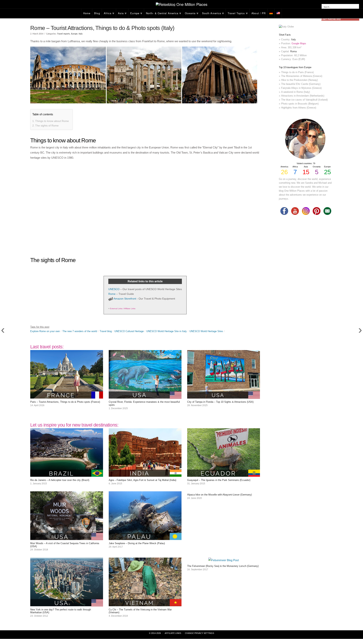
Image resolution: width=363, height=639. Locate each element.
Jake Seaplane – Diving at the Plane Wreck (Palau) (137, 543)
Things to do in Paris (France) (297, 72)
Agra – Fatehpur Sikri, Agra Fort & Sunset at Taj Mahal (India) (142, 480)
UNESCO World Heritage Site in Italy (166, 331)
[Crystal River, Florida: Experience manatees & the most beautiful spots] (145, 396)
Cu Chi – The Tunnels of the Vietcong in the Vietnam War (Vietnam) (140, 611)
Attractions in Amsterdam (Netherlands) (302, 95)
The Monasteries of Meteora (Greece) (301, 76)
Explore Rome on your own (45, 331)
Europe (74, 34)
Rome (112, 293)
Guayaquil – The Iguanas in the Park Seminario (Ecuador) (218, 480)
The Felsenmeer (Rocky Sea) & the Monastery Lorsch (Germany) (223, 566)
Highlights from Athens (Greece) (298, 107)
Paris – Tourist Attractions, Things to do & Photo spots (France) (65, 401)
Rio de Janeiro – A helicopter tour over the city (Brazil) (59, 480)
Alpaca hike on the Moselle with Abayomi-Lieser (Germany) (219, 494)
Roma (293, 51)
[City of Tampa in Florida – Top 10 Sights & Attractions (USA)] (223, 396)
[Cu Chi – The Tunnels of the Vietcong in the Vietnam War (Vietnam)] (145, 603)
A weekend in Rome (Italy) (295, 92)
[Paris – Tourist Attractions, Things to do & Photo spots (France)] (66, 396)
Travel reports (63, 34)
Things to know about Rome (52, 120)
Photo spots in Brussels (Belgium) (300, 103)
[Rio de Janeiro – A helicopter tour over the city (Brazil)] (66, 474)
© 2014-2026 (155, 633)
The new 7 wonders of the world (79, 331)
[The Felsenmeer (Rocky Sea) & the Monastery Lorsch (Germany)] (223, 560)
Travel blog (106, 331)
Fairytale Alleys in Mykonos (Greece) (301, 88)
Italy (81, 34)
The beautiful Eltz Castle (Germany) (300, 84)
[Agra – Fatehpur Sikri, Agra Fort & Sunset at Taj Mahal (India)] (145, 474)
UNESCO (113, 289)
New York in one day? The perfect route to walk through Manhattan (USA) (60, 611)
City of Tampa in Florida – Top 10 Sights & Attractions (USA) (220, 401)
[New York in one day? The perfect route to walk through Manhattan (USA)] (66, 603)
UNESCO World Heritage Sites (206, 331)
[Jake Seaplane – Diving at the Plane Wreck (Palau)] (145, 537)
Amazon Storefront (125, 298)
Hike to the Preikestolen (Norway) (299, 80)
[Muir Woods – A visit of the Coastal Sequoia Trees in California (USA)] (66, 537)
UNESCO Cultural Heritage (129, 331)
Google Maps (299, 43)
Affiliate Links (173, 633)
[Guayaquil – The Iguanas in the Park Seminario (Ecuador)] (223, 474)
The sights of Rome (47, 125)
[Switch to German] (271, 13)
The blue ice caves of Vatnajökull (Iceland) (304, 99)
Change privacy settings (199, 633)
